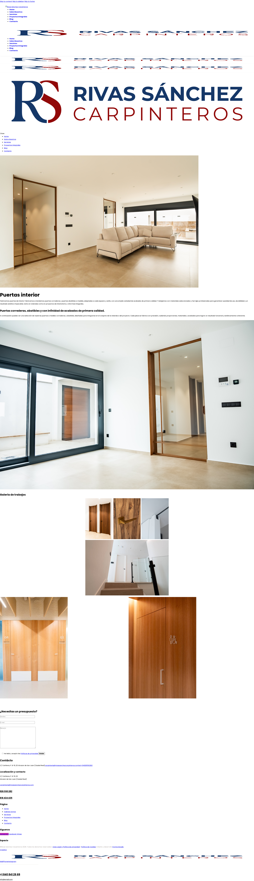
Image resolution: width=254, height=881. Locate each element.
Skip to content (6, 1)
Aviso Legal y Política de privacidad (66, 847)
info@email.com (6, 879)
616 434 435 (6, 798)
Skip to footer (29, 1)
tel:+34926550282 (85, 765)
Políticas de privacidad (29, 753)
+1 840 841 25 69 (10, 874)
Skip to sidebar (18, 1)
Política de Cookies (88, 847)
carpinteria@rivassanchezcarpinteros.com (62, 765)
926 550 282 (6, 791)
